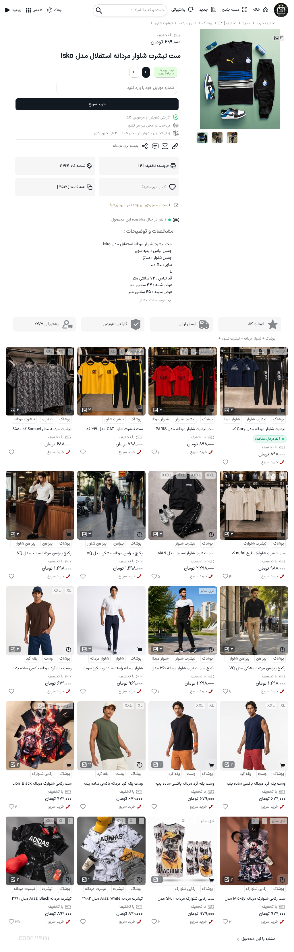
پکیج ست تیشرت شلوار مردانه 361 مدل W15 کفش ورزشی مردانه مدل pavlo (183, 669)
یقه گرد (31, 659)
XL (134, 72)
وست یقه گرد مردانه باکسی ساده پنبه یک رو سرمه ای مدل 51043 (256, 784)
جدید (203, 10)
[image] (202, 137)
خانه (256, 10)
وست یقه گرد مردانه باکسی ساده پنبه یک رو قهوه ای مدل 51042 (42, 669)
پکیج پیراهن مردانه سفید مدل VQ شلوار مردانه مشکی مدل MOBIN (44, 554)
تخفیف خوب (266, 23)
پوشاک (207, 23)
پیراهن (118, 544)
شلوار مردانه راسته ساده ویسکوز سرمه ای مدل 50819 (113, 669)
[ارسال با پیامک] (154, 147)
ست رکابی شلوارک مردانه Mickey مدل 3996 (255, 899)
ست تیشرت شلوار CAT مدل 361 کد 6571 (114, 430)
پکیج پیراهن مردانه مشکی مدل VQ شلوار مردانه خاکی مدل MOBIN (257, 669)
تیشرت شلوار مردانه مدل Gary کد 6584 (258, 430)
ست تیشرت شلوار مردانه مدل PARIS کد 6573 (185, 430)
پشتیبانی (178, 10)
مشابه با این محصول (258, 939)
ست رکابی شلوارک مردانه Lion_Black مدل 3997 (41, 784)
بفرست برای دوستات (125, 145)
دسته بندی (230, 10)
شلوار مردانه (188, 23)
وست (48, 659)
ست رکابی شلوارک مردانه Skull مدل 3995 (186, 899)
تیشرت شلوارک (254, 544)
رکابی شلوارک (42, 774)
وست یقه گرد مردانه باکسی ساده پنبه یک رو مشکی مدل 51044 (184, 784)
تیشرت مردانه (24, 419)
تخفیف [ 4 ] (227, 23)
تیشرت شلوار (164, 23)
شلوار (120, 659)
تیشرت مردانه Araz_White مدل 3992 (112, 899)
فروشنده (153, 165)
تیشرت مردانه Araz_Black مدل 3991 (41, 899)
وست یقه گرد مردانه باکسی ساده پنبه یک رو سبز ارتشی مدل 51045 (113, 784)
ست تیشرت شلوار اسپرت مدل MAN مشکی (185, 554)
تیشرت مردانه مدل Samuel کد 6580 (41, 429)
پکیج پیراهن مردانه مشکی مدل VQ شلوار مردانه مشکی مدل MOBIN (115, 554)
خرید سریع (97, 104)
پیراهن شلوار (97, 544)
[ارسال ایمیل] (165, 147)
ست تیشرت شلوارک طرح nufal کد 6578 (258, 554)
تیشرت (47, 419)
